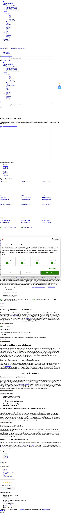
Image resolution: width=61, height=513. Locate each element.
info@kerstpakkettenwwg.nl (19, 48)
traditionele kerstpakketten (24, 384)
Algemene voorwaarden (8, 475)
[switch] (23, 263)
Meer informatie (4, 199)
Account (5, 471)
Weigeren (11, 272)
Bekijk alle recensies (5, 341)
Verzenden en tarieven (8, 472)
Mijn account (6, 52)
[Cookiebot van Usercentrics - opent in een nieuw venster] (52, 239)
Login (4, 50)
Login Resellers (6, 53)
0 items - (5, 60)
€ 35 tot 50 (5, 167)
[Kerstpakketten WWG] (6, 56)
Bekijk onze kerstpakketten (6, 323)
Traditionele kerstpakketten (6, 390)
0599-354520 (3, 446)
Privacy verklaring (7, 476)
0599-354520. (51, 287)
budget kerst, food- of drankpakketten (26, 350)
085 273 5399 (7, 504)
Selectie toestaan (30, 272)
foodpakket (15, 315)
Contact (2, 306)
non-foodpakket (29, 318)
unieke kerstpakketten (18, 277)
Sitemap (22, 509)
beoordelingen (46, 509)
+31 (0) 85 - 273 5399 (6, 48)
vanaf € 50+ (6, 168)
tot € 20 (5, 164)
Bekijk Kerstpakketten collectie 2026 (8, 126)
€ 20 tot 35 (5, 166)
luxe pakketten (8, 366)
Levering (2, 303)
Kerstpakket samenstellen (6, 422)
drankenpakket (5, 316)
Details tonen (52, 268)
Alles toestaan (50, 272)
